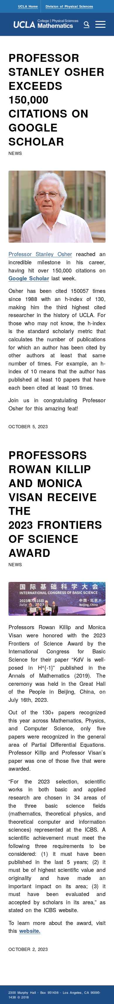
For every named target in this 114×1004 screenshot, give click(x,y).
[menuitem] (28, 6)
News (15, 153)
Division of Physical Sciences (69, 6)
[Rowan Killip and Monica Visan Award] (57, 599)
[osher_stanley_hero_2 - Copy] (57, 207)
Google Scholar (28, 278)
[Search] (83, 24)
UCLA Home (28, 6)
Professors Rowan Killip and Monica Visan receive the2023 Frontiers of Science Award (55, 503)
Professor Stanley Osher (40, 254)
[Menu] (97, 24)
